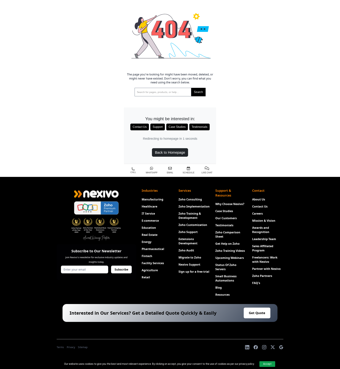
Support (158, 126)
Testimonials (199, 126)
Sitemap (83, 347)
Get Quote (257, 313)
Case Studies (177, 126)
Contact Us (140, 126)
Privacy (71, 347)
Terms (60, 347)
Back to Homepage (170, 152)
